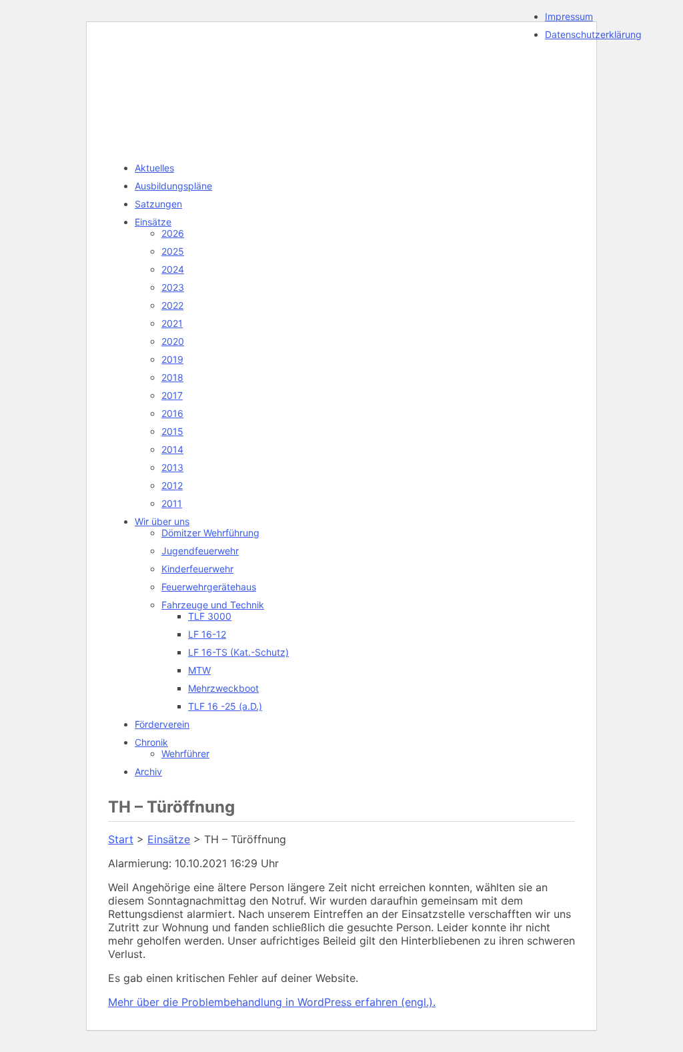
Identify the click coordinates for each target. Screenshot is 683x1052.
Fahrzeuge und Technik (212, 604)
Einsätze (153, 221)
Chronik (151, 742)
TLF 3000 (209, 616)
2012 (172, 485)
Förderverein (162, 724)
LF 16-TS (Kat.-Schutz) (238, 652)
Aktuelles (154, 167)
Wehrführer (185, 753)
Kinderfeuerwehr (197, 568)
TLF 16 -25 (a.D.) (225, 706)
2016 (172, 413)
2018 (172, 377)
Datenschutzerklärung (593, 34)
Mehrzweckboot (223, 688)
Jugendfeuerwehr (200, 550)
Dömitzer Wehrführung (210, 532)
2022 (172, 305)
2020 (172, 341)
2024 (172, 269)
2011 (171, 503)
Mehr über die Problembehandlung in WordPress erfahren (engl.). (272, 1002)
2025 (172, 251)
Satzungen (158, 203)
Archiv (148, 771)
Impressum (569, 16)
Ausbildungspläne (173, 185)
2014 (172, 449)
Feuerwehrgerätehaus (208, 586)
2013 (172, 467)
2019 (172, 359)
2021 (172, 323)
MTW (199, 670)
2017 (172, 395)
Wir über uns (162, 521)
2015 (172, 431)
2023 (172, 287)
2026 (172, 233)
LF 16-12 (207, 634)
